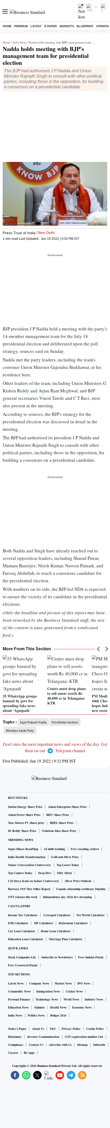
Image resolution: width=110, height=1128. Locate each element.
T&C (53, 1029)
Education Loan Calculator (25, 939)
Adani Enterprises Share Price (67, 807)
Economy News (82, 1007)
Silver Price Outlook (78, 881)
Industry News (94, 999)
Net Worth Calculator (90, 915)
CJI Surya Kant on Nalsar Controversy (33, 881)
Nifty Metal (64, 873)
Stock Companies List (22, 957)
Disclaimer (15, 1037)
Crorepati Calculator (57, 915)
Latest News (15, 983)
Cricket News (74, 991)
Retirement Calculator (73, 923)
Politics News (36, 1015)
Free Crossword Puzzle (23, 965)
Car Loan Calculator (21, 931)
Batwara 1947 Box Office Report (29, 889)
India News (19, 42)
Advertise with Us (60, 1045)
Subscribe (99, 1045)
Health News (58, 1007)
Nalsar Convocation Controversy (29, 865)
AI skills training (54, 849)
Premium (21, 26)
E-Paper (50, 26)
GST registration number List (84, 1037)
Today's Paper (17, 1029)
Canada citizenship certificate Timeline (81, 889)
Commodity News (19, 991)
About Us (38, 1029)
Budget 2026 (58, 1015)
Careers (13, 1053)
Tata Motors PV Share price (26, 823)
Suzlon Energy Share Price (25, 807)
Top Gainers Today (20, 873)
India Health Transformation (26, 857)
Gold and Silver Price (65, 857)
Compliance (15, 1045)
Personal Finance (19, 999)
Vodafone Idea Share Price (59, 831)
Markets (67, 26)
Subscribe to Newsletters (57, 957)
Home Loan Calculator (56, 931)
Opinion (102, 26)
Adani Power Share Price (24, 815)
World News (71, 999)
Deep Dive (44, 873)
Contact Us (36, 1045)
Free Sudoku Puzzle (91, 957)
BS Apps (29, 1053)
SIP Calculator (43, 923)
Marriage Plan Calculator (65, 939)
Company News (39, 983)
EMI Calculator (18, 923)
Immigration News (48, 991)
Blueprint (85, 26)
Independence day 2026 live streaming (67, 897)
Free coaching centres (85, 849)
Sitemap (82, 1045)
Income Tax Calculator (23, 915)
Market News (63, 983)
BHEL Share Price (62, 823)
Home (7, 26)
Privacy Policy (71, 1029)
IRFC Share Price (57, 815)
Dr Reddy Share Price (22, 831)
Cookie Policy (95, 1029)
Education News (18, 1007)
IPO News (83, 983)
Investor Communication (43, 1037)
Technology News (47, 999)
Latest (36, 26)
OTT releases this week (22, 897)
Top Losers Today (68, 865)
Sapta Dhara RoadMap (23, 849)
